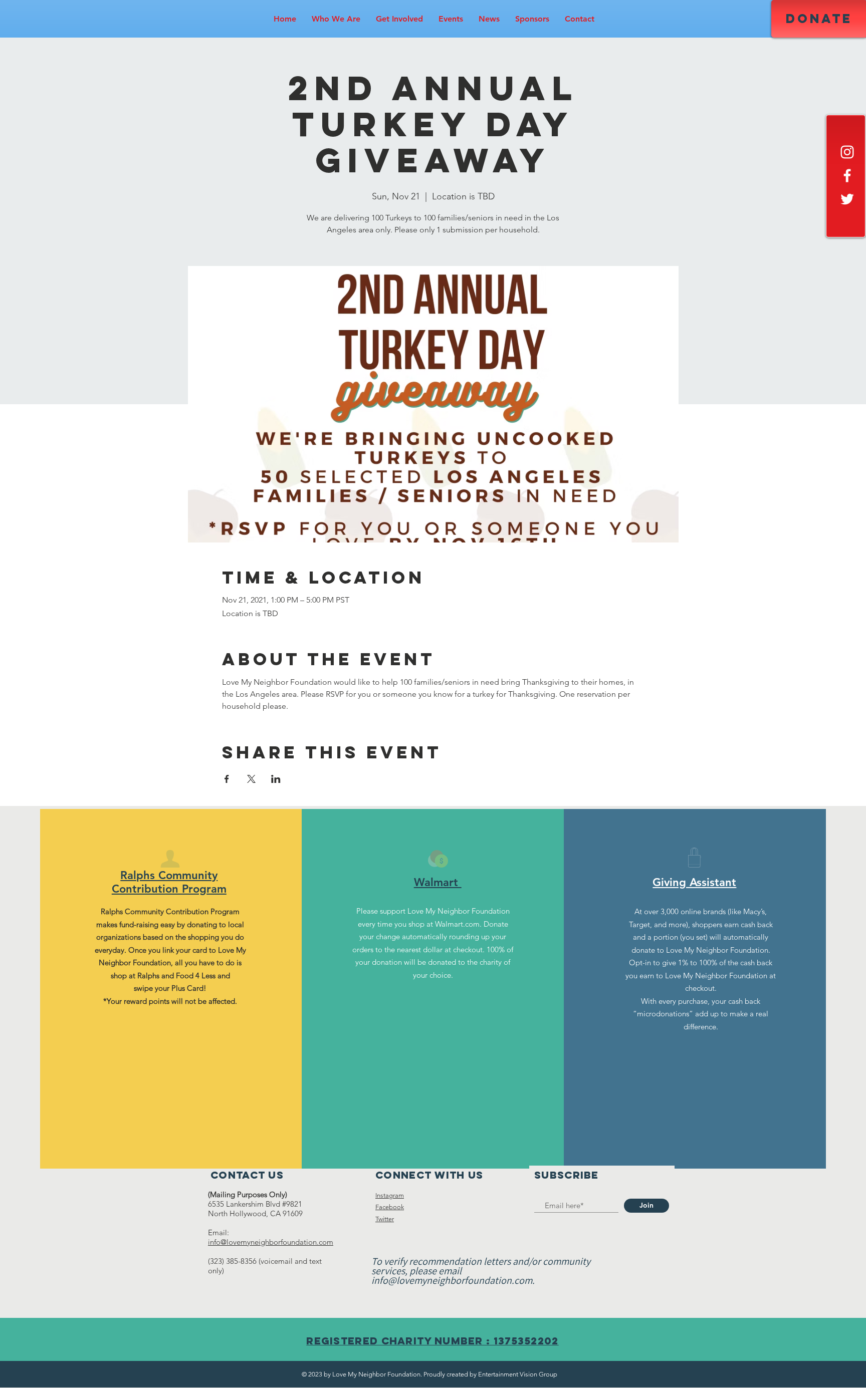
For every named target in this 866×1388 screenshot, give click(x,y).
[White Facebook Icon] (847, 175)
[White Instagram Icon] (847, 152)
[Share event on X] (251, 779)
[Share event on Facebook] (227, 779)
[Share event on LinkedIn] (276, 779)
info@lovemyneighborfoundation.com (270, 1242)
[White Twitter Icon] (847, 199)
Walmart (438, 882)
